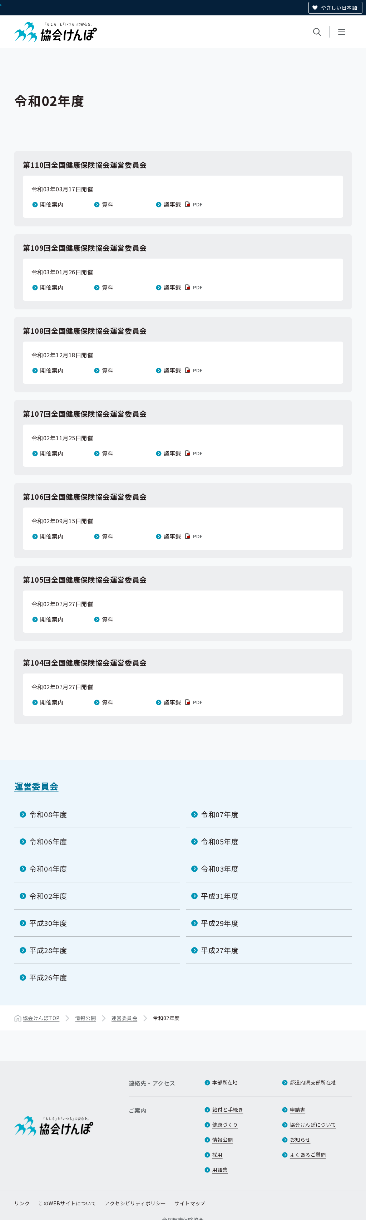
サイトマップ (190, 1203)
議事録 (184, 204)
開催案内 (52, 204)
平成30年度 (48, 923)
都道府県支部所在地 (313, 1082)
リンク (22, 1203)
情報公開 (85, 1017)
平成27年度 (220, 950)
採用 (217, 1154)
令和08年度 (48, 814)
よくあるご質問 (308, 1154)
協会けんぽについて (313, 1124)
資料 (108, 204)
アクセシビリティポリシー (135, 1203)
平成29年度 (220, 923)
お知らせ (300, 1139)
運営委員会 (36, 786)
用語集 (220, 1169)
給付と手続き (227, 1109)
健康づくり (225, 1124)
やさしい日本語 (339, 7)
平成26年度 (48, 977)
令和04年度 (48, 868)
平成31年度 (220, 896)
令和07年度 (220, 814)
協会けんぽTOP (41, 1017)
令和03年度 (220, 868)
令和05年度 (220, 841)
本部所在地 (225, 1082)
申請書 (297, 1109)
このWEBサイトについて (67, 1203)
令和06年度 (48, 841)
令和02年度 (48, 896)
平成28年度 (48, 950)
